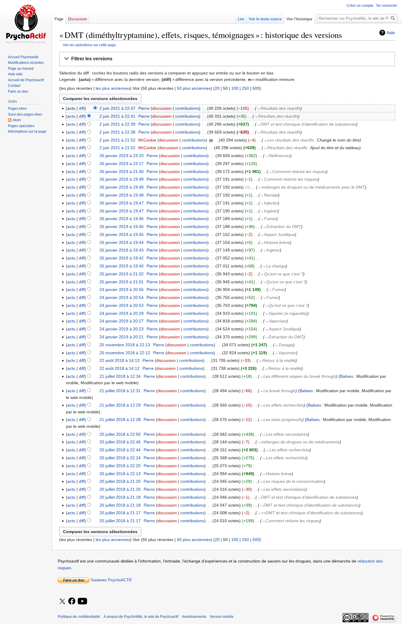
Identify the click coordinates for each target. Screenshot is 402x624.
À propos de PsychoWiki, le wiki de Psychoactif (141, 617)
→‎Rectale (269, 195)
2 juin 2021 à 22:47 (117, 108)
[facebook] (72, 601)
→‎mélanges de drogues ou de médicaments (298, 442)
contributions (187, 108)
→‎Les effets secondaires (285, 434)
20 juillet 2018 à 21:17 (120, 512)
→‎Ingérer (269, 211)
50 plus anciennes (194, 88)
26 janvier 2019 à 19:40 (121, 266)
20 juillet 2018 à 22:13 (120, 473)
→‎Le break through (277, 390)
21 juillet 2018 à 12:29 (120, 405)
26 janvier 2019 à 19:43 (121, 250)
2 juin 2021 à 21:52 (117, 140)
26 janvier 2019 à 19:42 (121, 258)
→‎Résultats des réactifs (278, 108)
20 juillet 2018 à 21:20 (120, 481)
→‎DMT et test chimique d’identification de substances (306, 124)
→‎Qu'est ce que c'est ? (281, 274)
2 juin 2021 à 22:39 (117, 124)
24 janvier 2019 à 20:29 (121, 313)
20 (217, 88)
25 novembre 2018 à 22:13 (124, 344)
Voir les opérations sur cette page (89, 45)
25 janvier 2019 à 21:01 (121, 281)
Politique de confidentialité (79, 617)
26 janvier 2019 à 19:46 (121, 218)
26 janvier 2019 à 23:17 (121, 163)
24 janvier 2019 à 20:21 (121, 337)
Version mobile (222, 617)
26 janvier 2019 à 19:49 (121, 179)
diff (81, 108)
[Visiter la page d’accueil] (25, 23)
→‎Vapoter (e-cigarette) (286, 313)
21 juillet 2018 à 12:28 (120, 419)
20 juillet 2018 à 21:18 (120, 497)
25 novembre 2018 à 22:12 (124, 352)
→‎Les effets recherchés (281, 405)
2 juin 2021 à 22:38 (117, 132)
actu (71, 116)
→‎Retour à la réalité (276, 360)
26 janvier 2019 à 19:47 (121, 203)
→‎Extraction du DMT (281, 226)
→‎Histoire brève (275, 242)
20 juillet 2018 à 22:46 (120, 442)
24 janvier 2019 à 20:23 (121, 329)
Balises (346, 376)
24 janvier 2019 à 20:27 (121, 321)
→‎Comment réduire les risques (297, 171)
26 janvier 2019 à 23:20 (121, 155)
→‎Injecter (269, 203)
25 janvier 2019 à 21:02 (121, 274)
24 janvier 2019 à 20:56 (121, 289)
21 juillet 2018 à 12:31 (120, 390)
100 (234, 88)
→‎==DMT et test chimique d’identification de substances (309, 512)
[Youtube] (83, 605)
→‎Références (277, 155)
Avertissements (194, 617)
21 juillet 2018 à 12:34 (120, 376)
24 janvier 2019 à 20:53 (121, 305)
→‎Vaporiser (275, 321)
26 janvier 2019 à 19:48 (121, 195)
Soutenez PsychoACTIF (110, 580)
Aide (391, 32)
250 (245, 88)
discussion (162, 108)
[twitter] (62, 605)
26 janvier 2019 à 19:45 (121, 226)
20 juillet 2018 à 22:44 (120, 449)
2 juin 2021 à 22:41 (117, 116)
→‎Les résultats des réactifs (288, 140)
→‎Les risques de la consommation (291, 481)
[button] (227, 59)
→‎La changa (274, 266)
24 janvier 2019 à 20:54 (121, 297)
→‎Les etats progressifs (280, 419)
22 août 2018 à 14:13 (119, 360)
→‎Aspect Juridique (277, 234)
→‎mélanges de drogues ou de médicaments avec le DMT (311, 187)
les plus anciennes (113, 88)
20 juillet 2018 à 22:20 (120, 465)
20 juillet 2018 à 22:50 (120, 434)
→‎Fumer (268, 218)
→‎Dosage (284, 344)
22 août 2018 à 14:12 (119, 368)
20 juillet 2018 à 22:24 (120, 457)
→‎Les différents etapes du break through (297, 376)
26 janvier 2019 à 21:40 (121, 171)
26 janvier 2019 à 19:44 (121, 242)
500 (256, 88)
